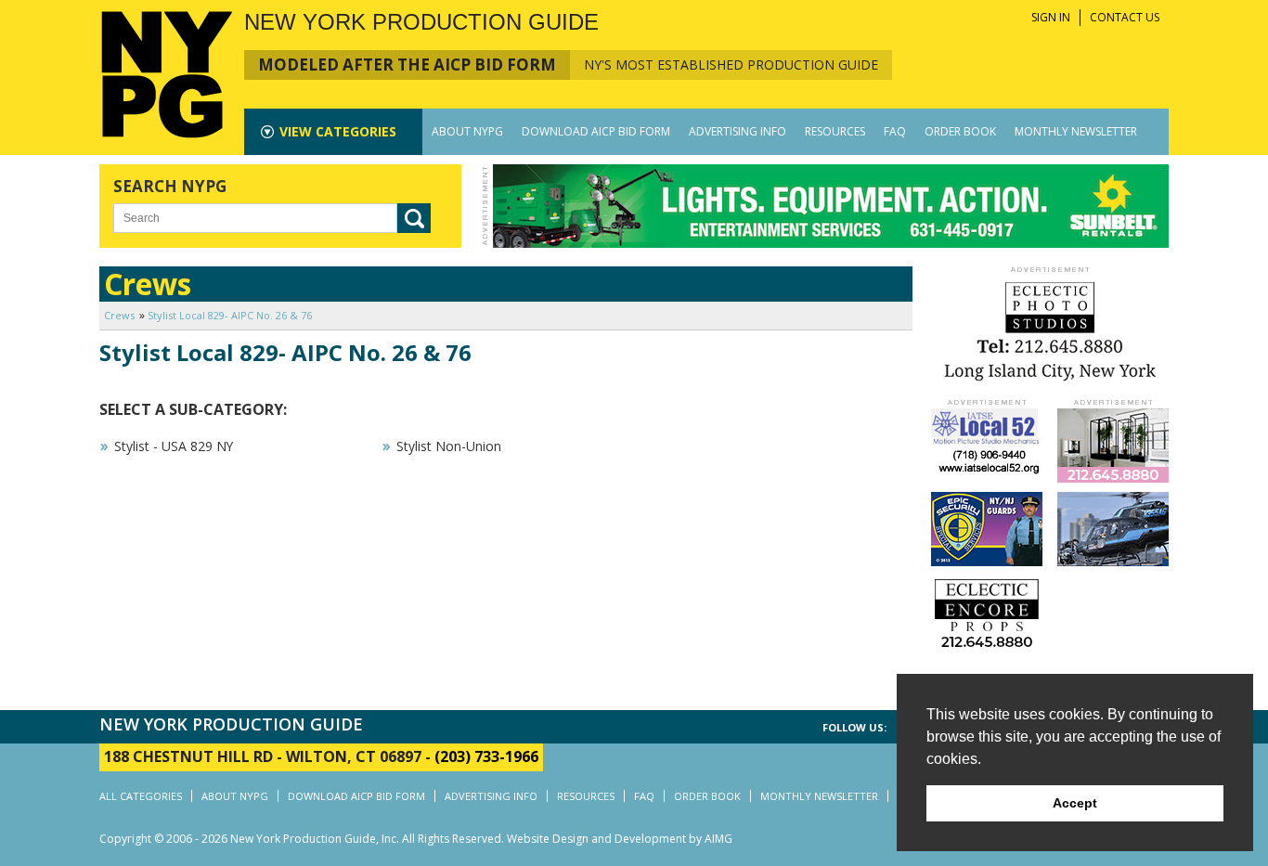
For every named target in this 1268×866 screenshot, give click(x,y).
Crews (119, 315)
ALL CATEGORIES (140, 796)
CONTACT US (1124, 17)
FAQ (895, 131)
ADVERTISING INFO (737, 131)
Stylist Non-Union (448, 446)
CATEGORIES (337, 131)
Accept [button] (1075, 802)
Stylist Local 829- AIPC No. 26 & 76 (230, 315)
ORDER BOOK (960, 131)
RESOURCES (835, 131)
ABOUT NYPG (467, 131)
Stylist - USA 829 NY (173, 446)
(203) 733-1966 (486, 756)
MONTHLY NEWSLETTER (1076, 131)
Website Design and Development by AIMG (619, 839)
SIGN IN (1050, 17)
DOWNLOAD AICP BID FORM (596, 131)
